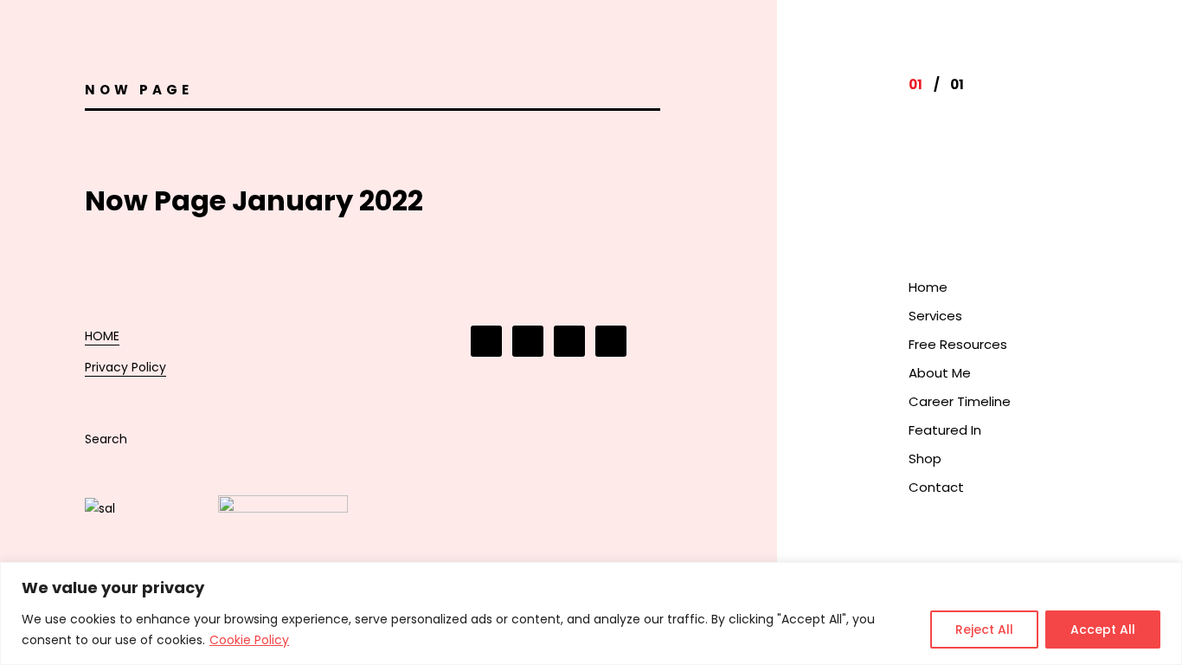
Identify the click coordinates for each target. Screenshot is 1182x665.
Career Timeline (960, 401)
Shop (925, 458)
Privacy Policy (125, 367)
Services (935, 316)
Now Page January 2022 (254, 200)
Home (928, 287)
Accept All (1102, 629)
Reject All (984, 629)
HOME (102, 336)
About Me (940, 373)
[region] (591, 613)
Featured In (945, 430)
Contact (936, 487)
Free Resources (958, 344)
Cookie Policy (249, 640)
